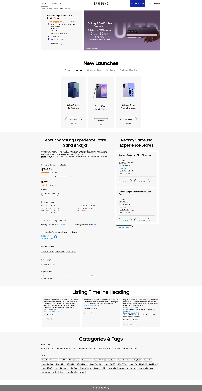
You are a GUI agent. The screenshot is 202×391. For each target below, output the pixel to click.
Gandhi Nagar (60, 251)
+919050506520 (123, 207)
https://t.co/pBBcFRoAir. (131, 307)
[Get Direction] (55, 238)
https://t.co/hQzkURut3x (92, 305)
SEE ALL (73, 123)
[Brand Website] (108, 387)
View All (74, 21)
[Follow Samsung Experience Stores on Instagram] (102, 387)
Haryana (55, 9)
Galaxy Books (128, 70)
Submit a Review (50, 194)
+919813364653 (123, 168)
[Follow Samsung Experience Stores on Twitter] (99, 387)
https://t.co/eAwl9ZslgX (51, 311)
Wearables (94, 70)
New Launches (57, 4)
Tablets (110, 70)
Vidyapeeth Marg (47, 251)
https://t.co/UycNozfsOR (131, 313)
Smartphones (73, 70)
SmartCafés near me (47, 9)
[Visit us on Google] (96, 387)
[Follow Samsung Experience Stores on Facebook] (93, 387)
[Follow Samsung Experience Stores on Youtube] (105, 387)
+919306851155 (56, 36)
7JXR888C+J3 (45, 236)
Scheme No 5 (71, 251)
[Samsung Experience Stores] (101, 3)
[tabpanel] (122, 30)
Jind (60, 8)
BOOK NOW (73, 119)
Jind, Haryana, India (47, 238)
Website (125, 181)
